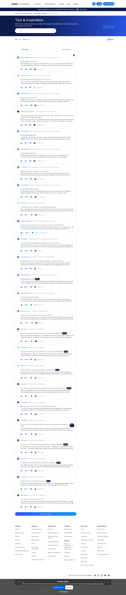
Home (16, 13)
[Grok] (98, 575)
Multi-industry (35, 540)
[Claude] (109, 575)
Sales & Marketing (53, 541)
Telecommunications (37, 559)
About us (17, 529)
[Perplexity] (102, 575)
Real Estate (34, 536)
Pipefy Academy (102, 533)
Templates (84, 536)
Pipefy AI (67, 556)
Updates (61, 4)
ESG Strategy (19, 554)
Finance (50, 529)
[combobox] (35, 30)
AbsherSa (23, 75)
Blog (82, 529)
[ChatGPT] (95, 575)
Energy (33, 552)
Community (84, 554)
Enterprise (67, 552)
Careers (17, 536)
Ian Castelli (24, 167)
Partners (17, 540)
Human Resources (53, 545)
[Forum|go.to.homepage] (22, 3)
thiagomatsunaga (26, 221)
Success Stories (85, 533)
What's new (100, 550)
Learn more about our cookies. (95, 583)
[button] (63, 591)
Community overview (26, 13)
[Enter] (16, 30)
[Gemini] (105, 575)
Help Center (100, 529)
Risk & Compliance (53, 533)
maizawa (23, 311)
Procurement (52, 556)
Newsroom (18, 543)
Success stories (20, 547)
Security (99, 547)
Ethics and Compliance (22, 550)
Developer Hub (101, 543)
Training (83, 550)
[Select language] (94, 4)
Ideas (68, 4)
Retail (33, 543)
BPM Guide (84, 558)
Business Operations (54, 552)
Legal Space (105, 554)
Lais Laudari (24, 329)
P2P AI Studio (68, 533)
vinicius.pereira (25, 57)
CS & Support (52, 549)
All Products (67, 529)
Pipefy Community (102, 536)
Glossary (83, 543)
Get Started (100, 540)
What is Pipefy (19, 533)
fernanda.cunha (25, 275)
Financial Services (36, 529)
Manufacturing (35, 533)
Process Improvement (87, 565)
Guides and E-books (87, 540)
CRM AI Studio (68, 536)
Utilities (33, 556)
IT (48, 559)
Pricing (99, 554)
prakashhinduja (25, 257)
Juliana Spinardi (25, 293)
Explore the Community (39, 13)
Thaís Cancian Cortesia (27, 111)
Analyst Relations (69, 560)
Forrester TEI (84, 547)
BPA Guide (84, 561)
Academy (75, 4)
